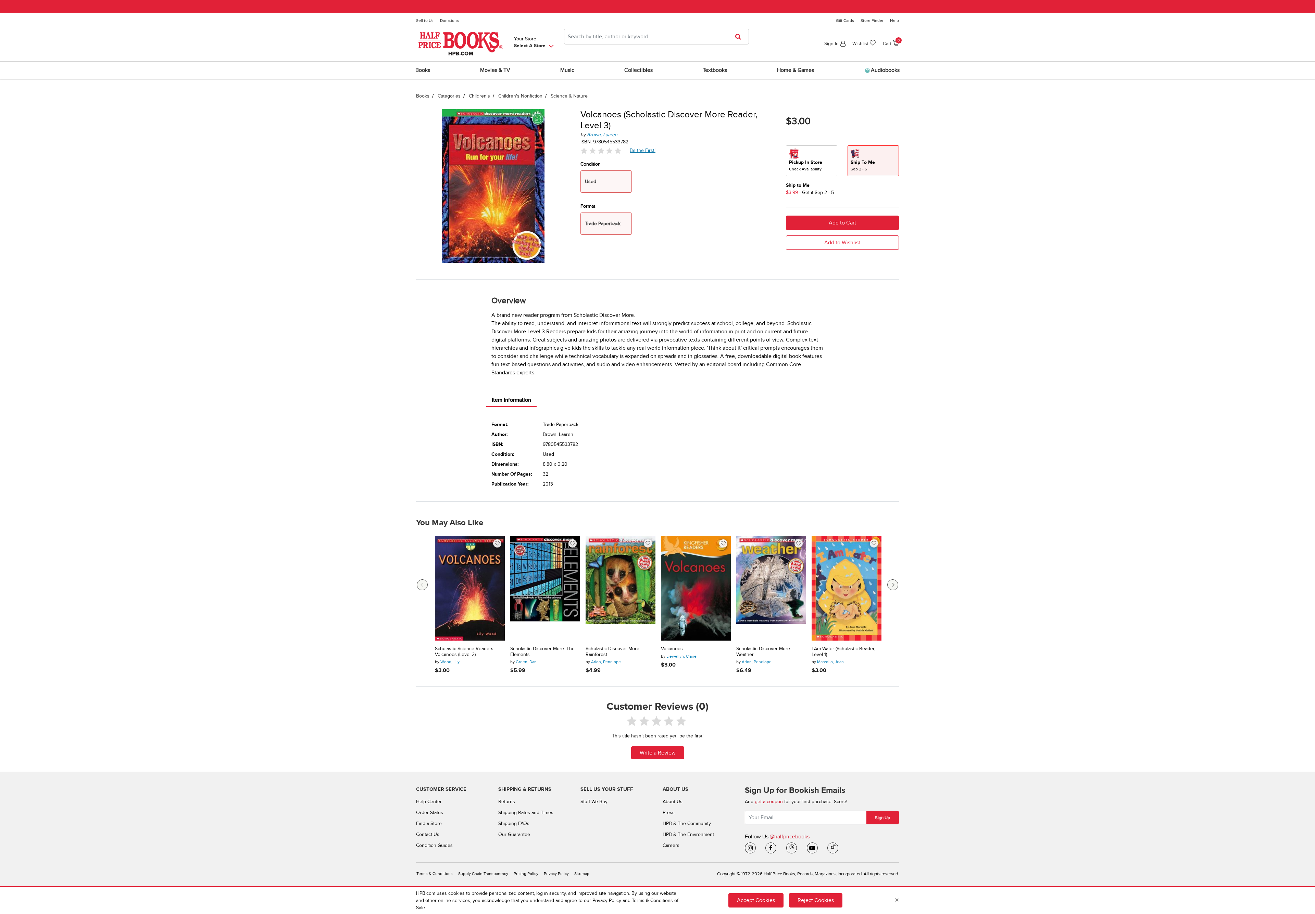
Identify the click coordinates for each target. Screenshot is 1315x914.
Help (894, 20)
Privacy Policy (556, 873)
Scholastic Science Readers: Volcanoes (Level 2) (464, 651)
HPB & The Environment (688, 834)
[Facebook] (770, 847)
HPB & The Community (687, 823)
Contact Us (427, 834)
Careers (671, 845)
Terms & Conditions (434, 873)
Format (587, 206)
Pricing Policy (526, 873)
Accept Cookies (756, 900)
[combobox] (656, 36)
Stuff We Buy (594, 801)
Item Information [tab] (511, 400)
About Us (672, 801)
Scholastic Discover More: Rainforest (613, 651)
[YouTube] (812, 847)
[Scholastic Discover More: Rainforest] (620, 588)
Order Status (429, 812)
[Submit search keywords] (740, 37)
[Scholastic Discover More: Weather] (771, 588)
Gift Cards (845, 20)
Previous (422, 584)
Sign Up (882, 818)
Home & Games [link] (795, 70)
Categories (449, 96)
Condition (590, 164)
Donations (449, 20)
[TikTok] (832, 847)
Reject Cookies (816, 900)
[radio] (811, 160)
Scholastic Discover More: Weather (763, 651)
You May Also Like (449, 523)
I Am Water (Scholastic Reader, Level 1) (843, 651)
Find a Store (429, 823)
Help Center (429, 801)
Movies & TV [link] (495, 70)
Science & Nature (569, 96)
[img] (601, 151)
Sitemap (581, 873)
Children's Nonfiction (520, 96)
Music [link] (567, 70)
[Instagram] (750, 847)
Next (892, 584)
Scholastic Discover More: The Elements (542, 651)
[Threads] (791, 847)
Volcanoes (672, 649)
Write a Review (658, 752)
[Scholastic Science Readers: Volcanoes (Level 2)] (470, 588)
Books (422, 96)
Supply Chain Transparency (483, 873)
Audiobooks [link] (884, 70)
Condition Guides (434, 845)
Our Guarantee (514, 834)
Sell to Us (425, 20)
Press (669, 812)
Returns (506, 801)
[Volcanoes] (696, 588)
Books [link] (422, 70)
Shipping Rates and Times (525, 812)
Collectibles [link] (638, 70)
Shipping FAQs (513, 823)
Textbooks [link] (715, 70)
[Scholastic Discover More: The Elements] (545, 588)
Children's (479, 96)
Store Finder (872, 20)
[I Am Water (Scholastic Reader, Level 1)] (846, 588)
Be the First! (643, 150)
